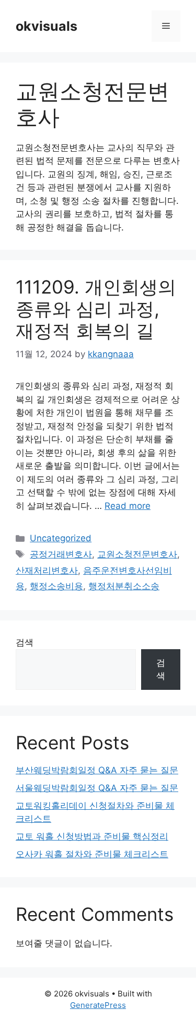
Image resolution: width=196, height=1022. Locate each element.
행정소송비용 (56, 586)
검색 (24, 642)
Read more (128, 506)
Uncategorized (60, 538)
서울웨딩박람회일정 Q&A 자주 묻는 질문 (97, 788)
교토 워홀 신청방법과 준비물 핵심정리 (92, 836)
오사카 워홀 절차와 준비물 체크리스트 (92, 854)
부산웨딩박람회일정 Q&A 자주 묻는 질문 (97, 770)
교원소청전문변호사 (137, 554)
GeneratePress (98, 1005)
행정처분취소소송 (123, 586)
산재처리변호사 (47, 570)
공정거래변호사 (61, 554)
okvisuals (46, 26)
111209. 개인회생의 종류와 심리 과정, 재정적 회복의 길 (96, 309)
